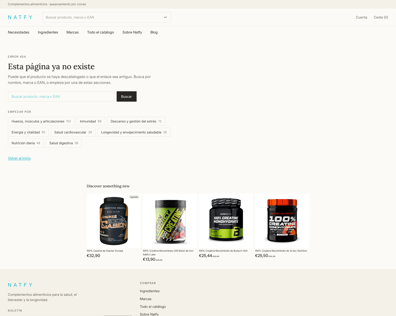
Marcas (73, 32)
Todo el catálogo (100, 32)
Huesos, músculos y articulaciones (41, 121)
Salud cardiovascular (73, 132)
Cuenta (361, 17)
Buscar (126, 96)
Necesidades (18, 32)
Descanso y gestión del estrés (136, 121)
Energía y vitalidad (28, 132)
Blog (154, 32)
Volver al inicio (19, 158)
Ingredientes (48, 32)
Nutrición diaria (26, 143)
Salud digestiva (63, 143)
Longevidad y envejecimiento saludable (134, 132)
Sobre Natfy (132, 32)
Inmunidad (90, 121)
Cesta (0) (381, 17)
